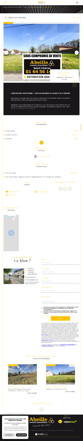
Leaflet (5, 215)
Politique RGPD (66, 430)
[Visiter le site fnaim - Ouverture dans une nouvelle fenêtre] (60, 421)
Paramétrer (9, 435)
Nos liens (61, 430)
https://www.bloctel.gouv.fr (48, 340)
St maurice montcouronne (35, 7)
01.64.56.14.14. (30, 277)
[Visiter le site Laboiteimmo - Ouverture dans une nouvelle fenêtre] (41, 436)
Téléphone (47, 287)
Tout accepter (21, 435)
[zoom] (41, 82)
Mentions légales (51, 430)
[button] (77, 53)
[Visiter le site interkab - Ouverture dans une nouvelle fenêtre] (70, 421)
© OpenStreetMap (7, 216)
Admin (57, 430)
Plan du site (44, 430)
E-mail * (46, 278)
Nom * (45, 259)
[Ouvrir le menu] (77, 2)
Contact (81, 127)
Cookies (71, 430)
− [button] (13, 219)
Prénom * (46, 268)
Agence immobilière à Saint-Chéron (12, 7)
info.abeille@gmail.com (31, 279)
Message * (47, 296)
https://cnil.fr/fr (45, 334)
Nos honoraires (38, 430)
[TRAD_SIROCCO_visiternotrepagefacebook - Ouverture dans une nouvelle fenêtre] (41, 409)
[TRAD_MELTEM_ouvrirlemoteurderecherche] (6, 2)
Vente (25, 7)
